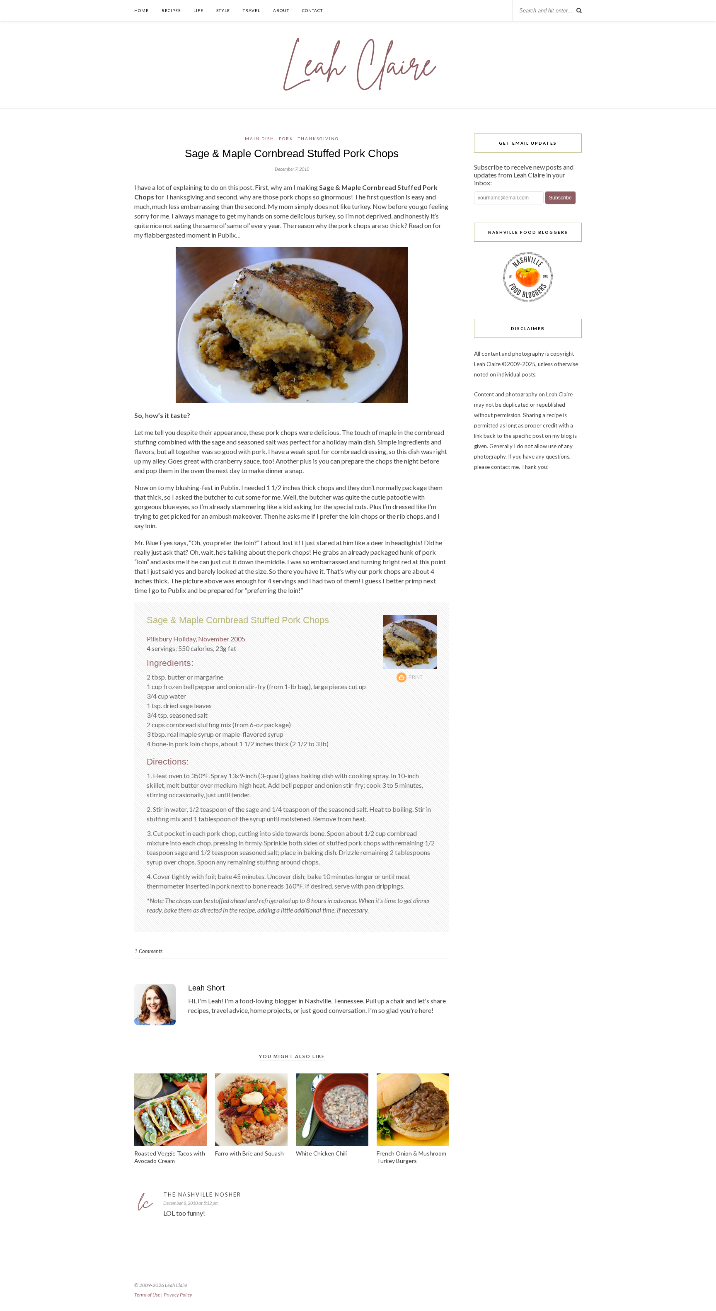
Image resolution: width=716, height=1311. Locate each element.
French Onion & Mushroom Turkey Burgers (411, 1157)
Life (198, 10)
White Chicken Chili (321, 1153)
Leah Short (206, 988)
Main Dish (259, 138)
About (281, 10)
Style (223, 10)
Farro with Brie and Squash (249, 1153)
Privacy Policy (178, 1295)
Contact (312, 10)
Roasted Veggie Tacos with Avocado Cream (169, 1157)
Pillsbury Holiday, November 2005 (196, 639)
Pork (286, 138)
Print (416, 677)
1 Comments (148, 951)
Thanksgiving (318, 138)
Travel (251, 10)
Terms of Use (147, 1295)
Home (141, 10)
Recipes (171, 10)
